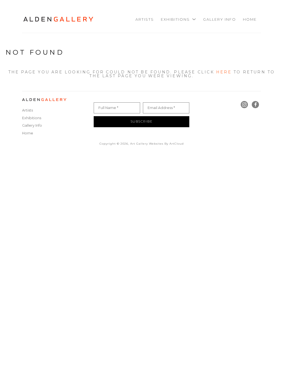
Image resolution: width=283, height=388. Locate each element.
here (224, 72)
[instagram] (244, 104)
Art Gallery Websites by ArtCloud (157, 143)
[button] (178, 19)
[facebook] (255, 104)
